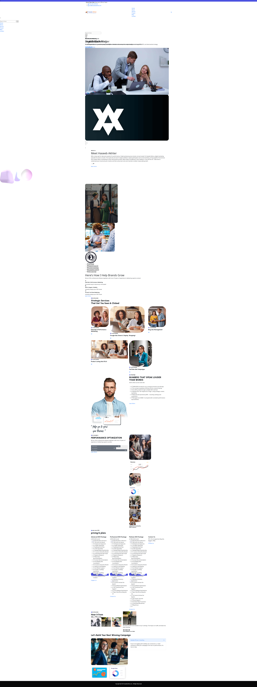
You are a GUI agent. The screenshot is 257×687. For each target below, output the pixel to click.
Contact (134, 16)
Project (133, 13)
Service (133, 11)
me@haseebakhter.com (95, 5)
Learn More (132, 403)
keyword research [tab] (93, 266)
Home (133, 8)
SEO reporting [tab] (92, 271)
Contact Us (94, 580)
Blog (133, 14)
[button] (128, 141)
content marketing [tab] (93, 268)
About (133, 10)
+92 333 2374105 (93, 4)
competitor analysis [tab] (93, 269)
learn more (94, 166)
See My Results (89, 47)
